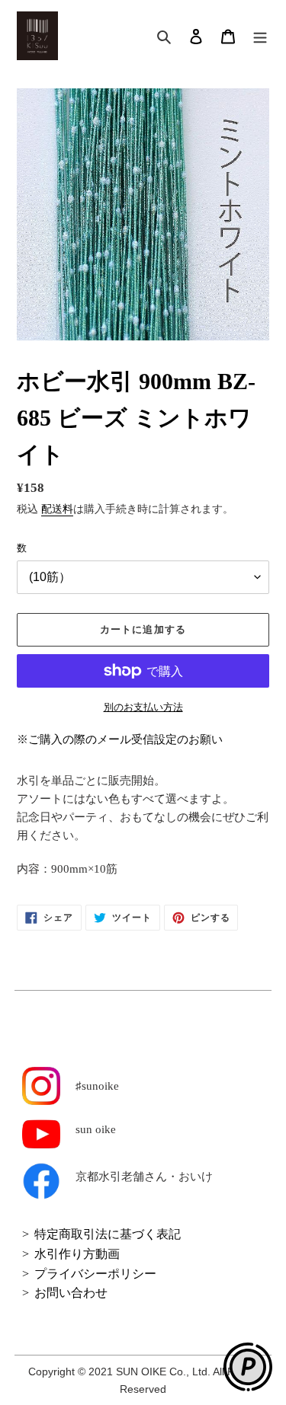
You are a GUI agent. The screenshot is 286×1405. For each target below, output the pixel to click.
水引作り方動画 (77, 1253)
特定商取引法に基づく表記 (107, 1234)
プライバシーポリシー (95, 1273)
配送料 (57, 509)
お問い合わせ (71, 1292)
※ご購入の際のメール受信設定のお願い (120, 739)
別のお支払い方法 (143, 707)
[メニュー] (260, 36)
